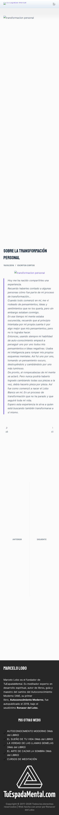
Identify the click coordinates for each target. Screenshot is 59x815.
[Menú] (54, 4)
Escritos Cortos (26, 265)
